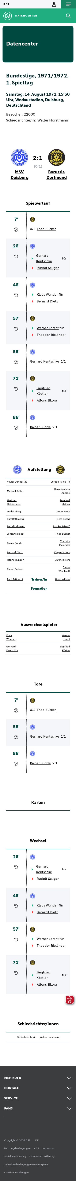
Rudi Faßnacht (15, 579)
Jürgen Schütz (62, 552)
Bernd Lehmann (16, 526)
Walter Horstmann (52, 120)
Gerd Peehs (63, 519)
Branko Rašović (61, 526)
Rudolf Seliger (48, 268)
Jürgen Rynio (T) (60, 482)
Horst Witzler (62, 579)
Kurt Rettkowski (15, 519)
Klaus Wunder (47, 294)
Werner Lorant (48, 328)
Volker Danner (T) (17, 482)
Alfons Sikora (47, 400)
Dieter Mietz (63, 511)
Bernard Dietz (47, 301)
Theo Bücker (46, 229)
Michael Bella (14, 491)
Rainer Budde (40, 427)
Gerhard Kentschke (44, 258)
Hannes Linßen (15, 560)
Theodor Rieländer (51, 335)
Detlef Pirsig (14, 511)
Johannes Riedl (15, 534)
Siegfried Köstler (43, 390)
